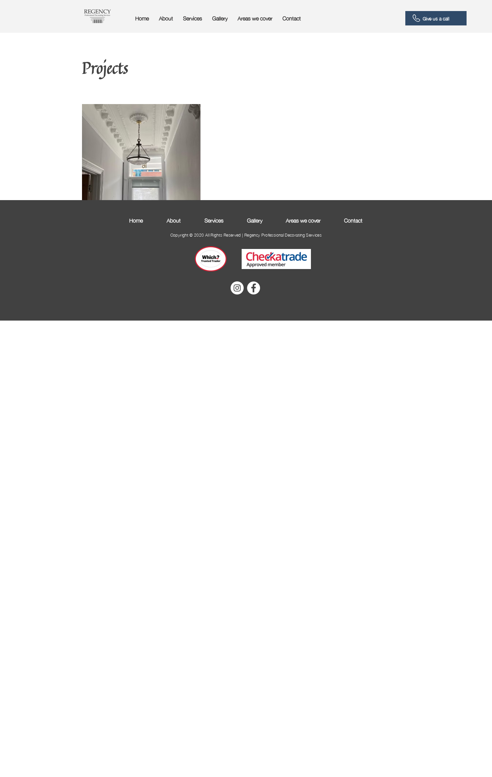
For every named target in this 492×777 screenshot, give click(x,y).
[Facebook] (253, 287)
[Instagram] (237, 287)
